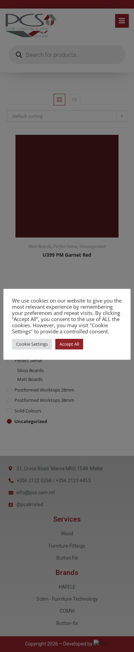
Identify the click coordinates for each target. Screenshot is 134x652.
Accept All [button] (69, 344)
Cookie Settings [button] (32, 344)
